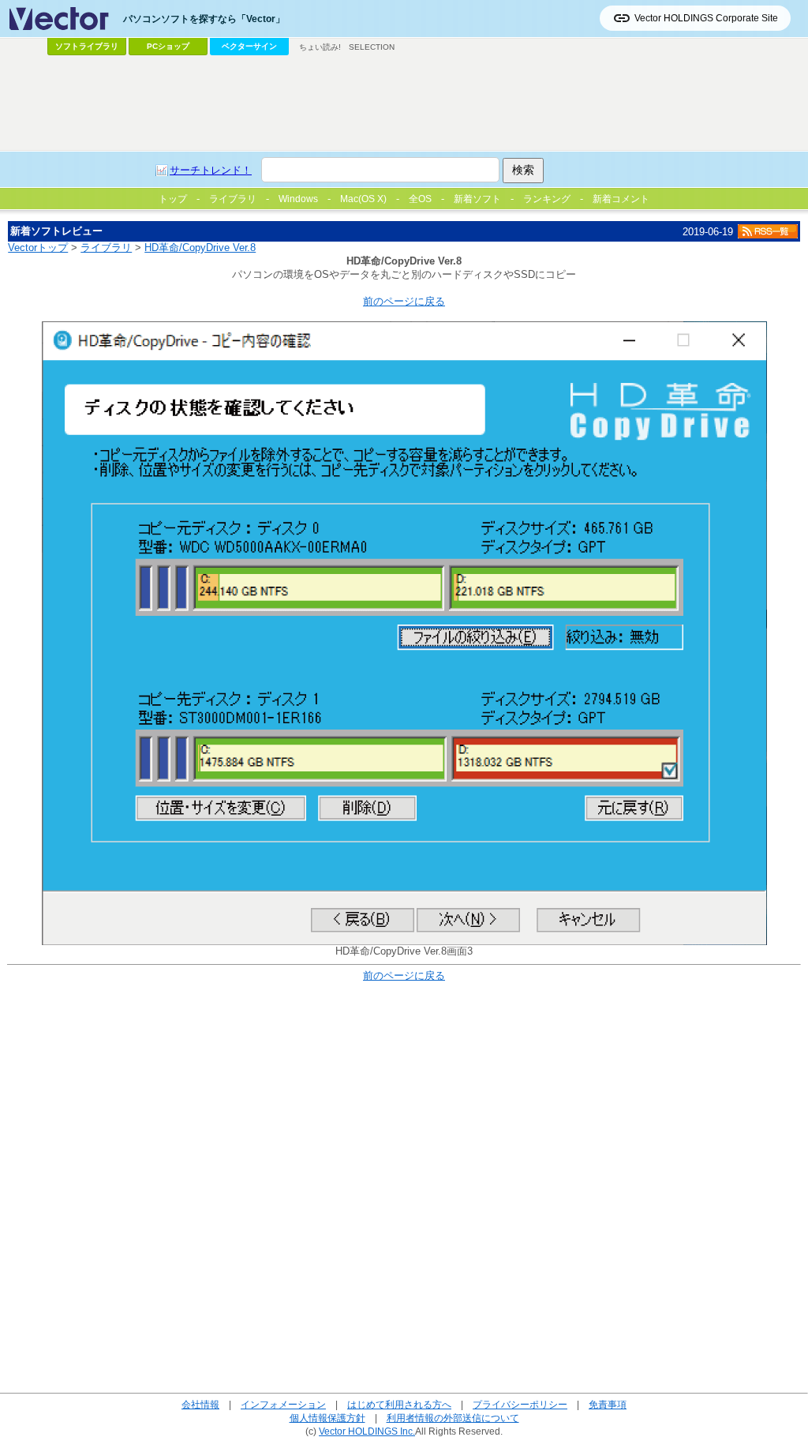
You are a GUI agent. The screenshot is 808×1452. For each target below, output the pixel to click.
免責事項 (608, 1404)
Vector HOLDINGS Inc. (367, 1431)
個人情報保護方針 (327, 1418)
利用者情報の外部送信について (453, 1418)
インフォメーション (283, 1404)
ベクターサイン (249, 46)
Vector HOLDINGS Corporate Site (706, 18)
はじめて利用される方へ (399, 1404)
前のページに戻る (404, 301)
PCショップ (168, 46)
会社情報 (200, 1404)
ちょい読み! (320, 47)
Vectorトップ (38, 247)
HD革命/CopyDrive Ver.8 (200, 247)
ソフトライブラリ (86, 46)
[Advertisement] (404, 103)
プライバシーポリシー (520, 1404)
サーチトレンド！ (211, 170)
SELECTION (372, 47)
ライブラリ (106, 247)
